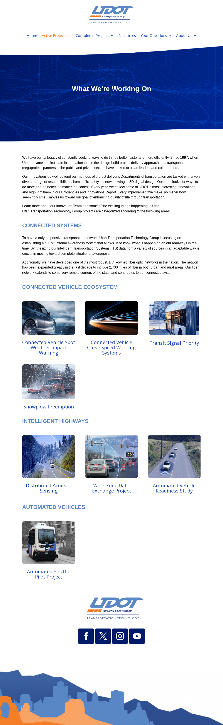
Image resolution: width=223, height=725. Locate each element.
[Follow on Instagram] (120, 636)
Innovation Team (69, 206)
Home (32, 36)
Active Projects (54, 36)
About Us (184, 36)
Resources (127, 36)
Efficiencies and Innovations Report (88, 192)
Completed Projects (92, 36)
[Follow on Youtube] (137, 636)
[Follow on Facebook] (86, 636)
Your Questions (154, 36)
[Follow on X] (103, 636)
